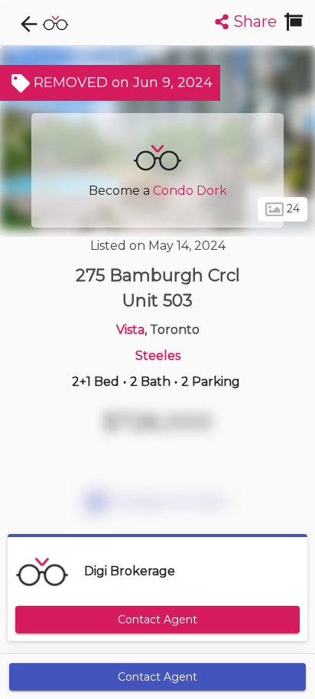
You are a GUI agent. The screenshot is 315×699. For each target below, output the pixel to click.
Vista (130, 329)
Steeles (157, 355)
